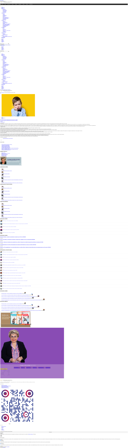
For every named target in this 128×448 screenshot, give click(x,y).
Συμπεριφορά (4, 67)
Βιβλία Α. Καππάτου (4, 426)
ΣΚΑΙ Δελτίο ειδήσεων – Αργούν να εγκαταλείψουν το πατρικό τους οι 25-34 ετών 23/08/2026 (12, 293)
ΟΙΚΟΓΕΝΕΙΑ (8, 4)
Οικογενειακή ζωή (5, 10)
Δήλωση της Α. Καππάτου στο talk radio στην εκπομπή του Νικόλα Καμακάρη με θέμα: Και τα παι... (12, 214)
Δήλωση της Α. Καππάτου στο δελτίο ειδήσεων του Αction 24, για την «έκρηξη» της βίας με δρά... (12, 217)
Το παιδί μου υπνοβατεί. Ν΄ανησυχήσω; (6, 211)
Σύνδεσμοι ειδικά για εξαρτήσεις (5, 386)
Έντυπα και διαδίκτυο (5, 34)
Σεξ (3, 28)
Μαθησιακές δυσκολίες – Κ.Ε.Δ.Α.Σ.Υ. (6, 153)
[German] (7, 89)
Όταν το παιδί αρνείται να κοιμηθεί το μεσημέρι (7, 205)
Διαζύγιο (4, 76)
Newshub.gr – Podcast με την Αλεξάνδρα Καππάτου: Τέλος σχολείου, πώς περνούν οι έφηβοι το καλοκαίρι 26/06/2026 (11, 275)
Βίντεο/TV (4, 33)
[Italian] (9, 89)
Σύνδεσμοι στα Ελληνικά (4, 385)
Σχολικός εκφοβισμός (5, 17)
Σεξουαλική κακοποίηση (5, 18)
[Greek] (1, 89)
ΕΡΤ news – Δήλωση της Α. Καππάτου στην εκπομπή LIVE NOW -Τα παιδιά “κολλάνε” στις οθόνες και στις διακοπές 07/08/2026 (12, 267)
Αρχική (1, 92)
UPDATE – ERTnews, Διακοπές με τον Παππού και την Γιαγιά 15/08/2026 (9, 232)
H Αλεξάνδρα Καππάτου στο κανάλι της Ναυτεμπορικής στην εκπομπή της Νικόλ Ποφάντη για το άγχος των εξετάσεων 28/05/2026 (18, 244)
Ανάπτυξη (4, 13)
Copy (8, 446)
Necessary (2, 440)
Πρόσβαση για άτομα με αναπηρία (5, 387)
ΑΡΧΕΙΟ (27, 4)
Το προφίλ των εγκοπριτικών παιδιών (6, 208)
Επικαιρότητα (4, 12)
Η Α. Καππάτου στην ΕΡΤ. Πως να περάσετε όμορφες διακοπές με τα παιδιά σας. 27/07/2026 (9, 270)
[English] (3, 89)
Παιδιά (3, 92)
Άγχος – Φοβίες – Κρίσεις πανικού (6, 30)
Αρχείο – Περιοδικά (5, 82)
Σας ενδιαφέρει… (5, 26)
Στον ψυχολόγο (4, 11)
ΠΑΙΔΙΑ (12, 4)
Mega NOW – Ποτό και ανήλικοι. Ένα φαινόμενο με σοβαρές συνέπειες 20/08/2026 (9, 226)
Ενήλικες (3, 429)
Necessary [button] (1, 439)
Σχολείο (4, 16)
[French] (5, 89)
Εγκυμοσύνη (4, 9)
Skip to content (1, 0)
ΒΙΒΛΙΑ (5, 4)
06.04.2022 (1, 121)
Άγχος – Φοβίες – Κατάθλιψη (6, 24)
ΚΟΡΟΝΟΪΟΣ (3, 37)
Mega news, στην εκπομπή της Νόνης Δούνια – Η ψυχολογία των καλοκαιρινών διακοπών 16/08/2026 (11, 229)
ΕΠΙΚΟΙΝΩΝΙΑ (31, 4)
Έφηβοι (2, 428)
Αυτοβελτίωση (4, 29)
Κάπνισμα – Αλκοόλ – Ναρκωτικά (6, 70)
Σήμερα (2, 118)
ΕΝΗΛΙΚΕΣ (20, 4)
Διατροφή (4, 61)
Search (1, 43)
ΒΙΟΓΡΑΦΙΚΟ (2, 4)
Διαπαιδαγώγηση (5, 15)
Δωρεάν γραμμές (3, 152)
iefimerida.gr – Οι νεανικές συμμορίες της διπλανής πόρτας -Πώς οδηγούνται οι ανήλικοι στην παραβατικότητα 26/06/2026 (12, 288)
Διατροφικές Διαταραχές (4, 155)
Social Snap (4, 447)
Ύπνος (3, 14)
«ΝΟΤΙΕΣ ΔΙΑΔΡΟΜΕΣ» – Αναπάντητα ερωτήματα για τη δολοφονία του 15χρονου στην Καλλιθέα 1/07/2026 (11, 283)
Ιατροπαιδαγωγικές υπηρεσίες (5, 154)
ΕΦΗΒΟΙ (16, 4)
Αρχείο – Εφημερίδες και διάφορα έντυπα (7, 36)
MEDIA (23, 4)
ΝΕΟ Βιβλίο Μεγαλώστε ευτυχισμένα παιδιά (8, 138)
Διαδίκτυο (4, 23)
